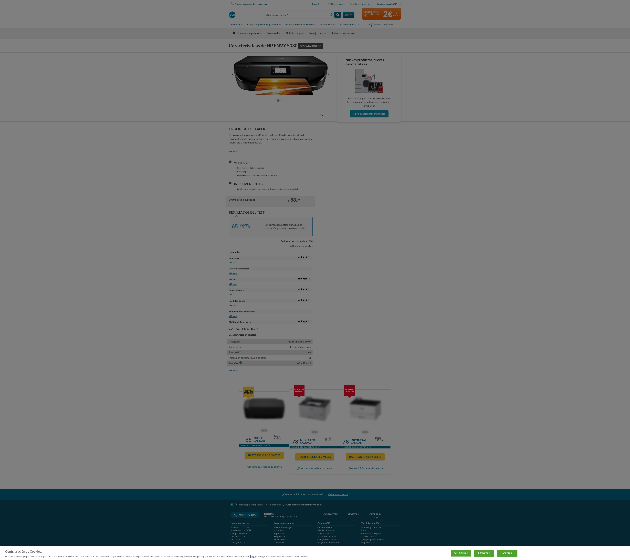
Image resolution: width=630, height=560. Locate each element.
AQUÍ (253, 556)
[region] (315, 553)
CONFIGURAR (461, 553)
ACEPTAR (507, 553)
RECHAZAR (484, 553)
